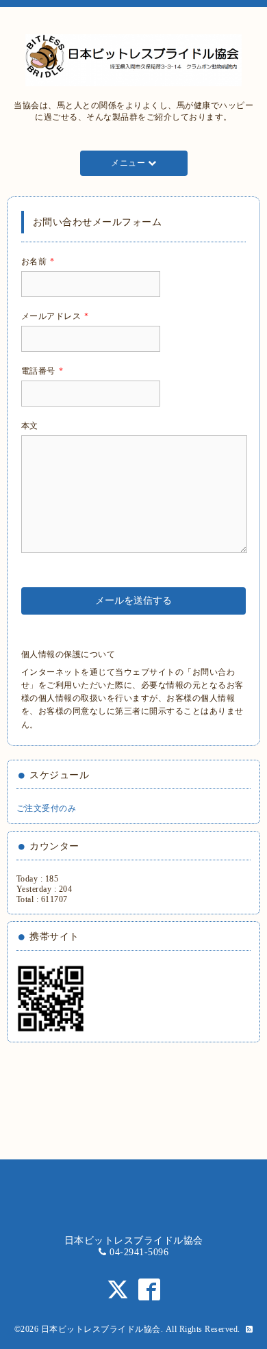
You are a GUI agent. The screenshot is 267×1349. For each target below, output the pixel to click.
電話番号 (42, 371)
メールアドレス (55, 316)
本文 (29, 426)
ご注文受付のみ (46, 808)
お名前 (38, 261)
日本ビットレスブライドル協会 (101, 1329)
